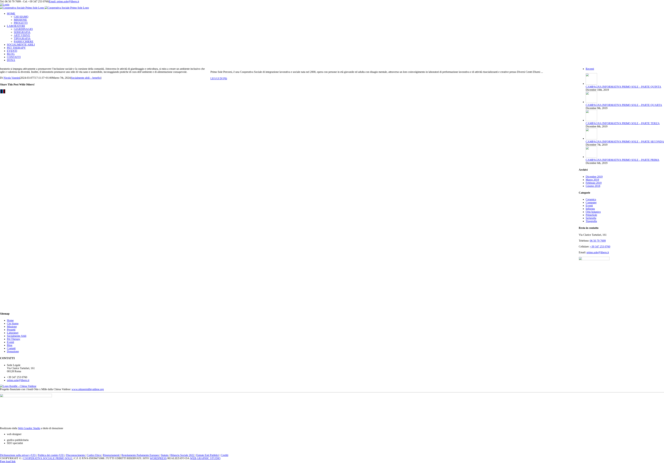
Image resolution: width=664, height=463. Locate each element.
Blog (9, 345)
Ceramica (591, 199)
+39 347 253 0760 (600, 246)
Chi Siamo (13, 323)
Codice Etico (94, 455)
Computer (591, 202)
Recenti (590, 68)
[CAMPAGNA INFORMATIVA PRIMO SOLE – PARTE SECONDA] (591, 138)
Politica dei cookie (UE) (51, 455)
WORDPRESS (158, 458)
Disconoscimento (76, 455)
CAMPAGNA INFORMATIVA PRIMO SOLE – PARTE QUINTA (623, 86)
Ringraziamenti (111, 455)
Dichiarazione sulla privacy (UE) (18, 455)
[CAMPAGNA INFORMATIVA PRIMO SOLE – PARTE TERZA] (591, 120)
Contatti (11, 348)
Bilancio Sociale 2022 (182, 455)
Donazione (13, 351)
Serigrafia (591, 218)
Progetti (11, 329)
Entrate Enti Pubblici (207, 455)
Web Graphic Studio (29, 428)
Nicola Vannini (11, 77)
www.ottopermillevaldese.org (88, 389)
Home (10, 320)
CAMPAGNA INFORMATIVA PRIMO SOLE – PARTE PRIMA (622, 159)
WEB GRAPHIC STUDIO (205, 458)
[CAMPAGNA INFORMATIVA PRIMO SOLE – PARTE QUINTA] (591, 83)
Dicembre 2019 (594, 176)
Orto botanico (593, 211)
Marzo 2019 (592, 179)
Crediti (224, 455)
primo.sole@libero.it (598, 252)
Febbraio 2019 (594, 182)
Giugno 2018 (593, 185)
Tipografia (591, 221)
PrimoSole (591, 214)
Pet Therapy (13, 339)
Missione (12, 326)
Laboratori (12, 332)
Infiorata (590, 208)
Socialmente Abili (16, 335)
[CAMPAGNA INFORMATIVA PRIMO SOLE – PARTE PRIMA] (591, 156)
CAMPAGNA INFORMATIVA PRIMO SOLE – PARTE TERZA (623, 123)
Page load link (8, 461)
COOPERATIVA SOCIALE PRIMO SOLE (48, 458)
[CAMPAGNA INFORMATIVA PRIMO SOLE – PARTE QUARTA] (591, 101)
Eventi (589, 205)
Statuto (165, 455)
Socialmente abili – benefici (86, 77)
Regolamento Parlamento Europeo (140, 455)
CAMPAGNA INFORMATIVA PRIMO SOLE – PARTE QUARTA (624, 105)
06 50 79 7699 (598, 240)
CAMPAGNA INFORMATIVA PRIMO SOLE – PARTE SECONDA (625, 141)
